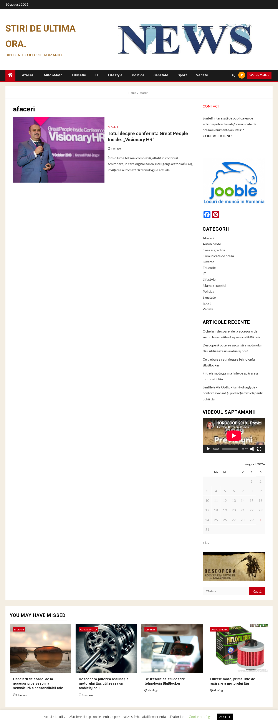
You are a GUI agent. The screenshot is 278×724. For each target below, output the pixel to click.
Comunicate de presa (218, 256)
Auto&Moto (53, 75)
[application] (234, 435)
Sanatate (161, 75)
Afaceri (28, 75)
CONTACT (211, 106)
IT (97, 75)
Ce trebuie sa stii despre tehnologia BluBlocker (164, 681)
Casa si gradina (214, 250)
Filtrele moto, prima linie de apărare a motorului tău (232, 681)
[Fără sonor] (252, 449)
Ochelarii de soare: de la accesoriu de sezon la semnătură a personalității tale (38, 683)
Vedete (202, 75)
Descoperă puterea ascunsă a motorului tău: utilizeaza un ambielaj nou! (103, 683)
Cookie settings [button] (200, 717)
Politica (138, 75)
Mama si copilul (214, 285)
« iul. (206, 542)
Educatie (79, 75)
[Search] (233, 75)
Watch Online (259, 75)
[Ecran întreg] (259, 449)
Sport (182, 75)
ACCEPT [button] (224, 717)
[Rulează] (208, 449)
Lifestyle (115, 75)
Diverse (208, 262)
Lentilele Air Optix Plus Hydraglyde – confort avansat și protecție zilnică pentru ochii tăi (233, 393)
